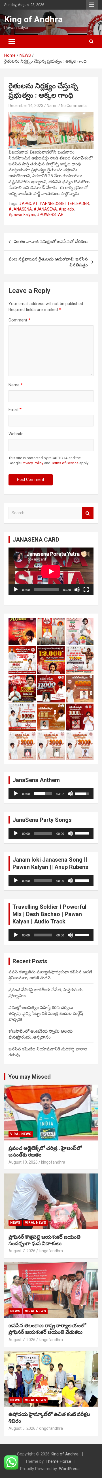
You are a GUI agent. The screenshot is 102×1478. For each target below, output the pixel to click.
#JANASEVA (45, 209)
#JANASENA (20, 209)
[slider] (43, 793)
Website (16, 433)
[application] (51, 571)
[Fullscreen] (86, 589)
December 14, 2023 (25, 105)
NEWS (15, 1223)
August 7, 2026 (21, 1251)
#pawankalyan (21, 214)
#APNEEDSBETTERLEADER (64, 203)
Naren (52, 105)
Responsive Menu (92, 5)
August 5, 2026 (21, 1428)
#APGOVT (28, 203)
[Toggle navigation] (11, 41)
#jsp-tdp (66, 209)
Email (15, 409)
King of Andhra (33, 19)
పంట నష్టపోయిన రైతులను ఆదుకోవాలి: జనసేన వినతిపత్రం (48, 262)
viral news (20, 1134)
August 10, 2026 (23, 1162)
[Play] (16, 589)
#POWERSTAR (50, 214)
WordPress (69, 1468)
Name (15, 384)
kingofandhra (53, 1162)
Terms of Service (64, 463)
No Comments (74, 105)
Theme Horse (58, 1461)
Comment (19, 320)
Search (88, 513)
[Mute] (77, 589)
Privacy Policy (32, 463)
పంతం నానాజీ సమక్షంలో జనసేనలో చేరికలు (51, 241)
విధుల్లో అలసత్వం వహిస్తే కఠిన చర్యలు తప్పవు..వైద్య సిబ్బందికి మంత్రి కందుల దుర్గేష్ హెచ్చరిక (45, 1013)
